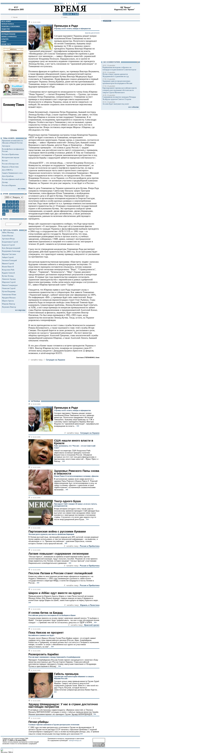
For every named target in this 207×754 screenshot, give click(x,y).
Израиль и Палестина (10, 167)
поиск (65, 17)
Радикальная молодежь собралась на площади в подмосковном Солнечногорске (119, 68)
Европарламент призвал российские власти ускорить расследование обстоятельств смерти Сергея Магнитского (120, 90)
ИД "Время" (125, 7)
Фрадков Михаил (8, 298)
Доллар (5, 182)
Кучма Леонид (8, 276)
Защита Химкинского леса (12, 173)
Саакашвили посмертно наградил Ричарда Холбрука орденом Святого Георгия (119, 98)
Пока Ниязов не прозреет (46, 632)
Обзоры (13, 130)
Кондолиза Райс (8, 270)
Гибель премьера (66, 673)
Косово (5, 160)
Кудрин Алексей (8, 273)
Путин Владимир (8, 291)
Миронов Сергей (8, 282)
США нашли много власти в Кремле (73, 442)
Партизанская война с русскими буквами (57, 531)
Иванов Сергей (8, 263)
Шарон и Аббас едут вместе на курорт (55, 593)
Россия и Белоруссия (10, 164)
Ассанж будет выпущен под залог (116, 104)
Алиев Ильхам (7, 236)
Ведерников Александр (11, 251)
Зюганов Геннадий (9, 260)
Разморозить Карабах (43, 654)
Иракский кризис (91, 625)
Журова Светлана (9, 254)
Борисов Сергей (8, 245)
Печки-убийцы (38, 721)
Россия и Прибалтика (10, 154)
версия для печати (92, 33)
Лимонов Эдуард (9, 279)
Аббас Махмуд (8, 232)
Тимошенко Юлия (9, 294)
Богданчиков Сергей (10, 242)
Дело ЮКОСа (7, 170)
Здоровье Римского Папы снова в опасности (76, 472)
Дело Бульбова (8, 176)
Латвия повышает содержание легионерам (58, 553)
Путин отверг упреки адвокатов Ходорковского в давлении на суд (116, 75)
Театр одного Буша (67, 501)
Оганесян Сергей (8, 288)
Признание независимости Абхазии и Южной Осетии (12, 141)
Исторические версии (10, 157)
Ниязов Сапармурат (10, 285)
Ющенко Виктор (8, 304)
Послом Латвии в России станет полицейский (60, 573)
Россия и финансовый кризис (13, 179)
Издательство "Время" (124, 9)
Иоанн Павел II (8, 267)
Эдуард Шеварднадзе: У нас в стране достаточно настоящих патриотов (63, 705)
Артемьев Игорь (8, 239)
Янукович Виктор (9, 307)
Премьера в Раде (66, 407)
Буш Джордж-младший (11, 248)
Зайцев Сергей (8, 257)
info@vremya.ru (75, 740)
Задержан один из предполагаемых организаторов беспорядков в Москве (117, 82)
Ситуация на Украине (55, 360)
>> (77, 426)
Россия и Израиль (9, 185)
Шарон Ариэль (8, 301)
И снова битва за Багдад (45, 612)
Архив (15, 17)
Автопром (6, 146)
